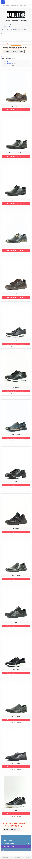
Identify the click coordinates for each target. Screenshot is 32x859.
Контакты (4, 37)
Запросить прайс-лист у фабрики (13, 51)
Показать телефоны (7, 26)
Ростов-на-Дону (23, 5)
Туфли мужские (16, 106)
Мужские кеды (6, 61)
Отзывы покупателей (7, 40)
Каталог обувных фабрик (11, 829)
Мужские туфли (7, 65)
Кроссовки (16, 387)
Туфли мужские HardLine (16, 152)
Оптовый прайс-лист (7, 43)
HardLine (5, 6)
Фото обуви (4, 33)
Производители (6, 5)
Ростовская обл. (14, 5)
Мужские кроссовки (8, 63)
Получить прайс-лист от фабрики (16, 109)
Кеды (16, 293)
